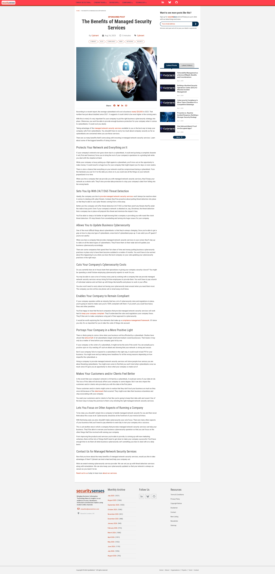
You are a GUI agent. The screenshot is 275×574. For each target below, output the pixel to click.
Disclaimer (174, 508)
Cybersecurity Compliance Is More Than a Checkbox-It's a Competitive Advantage (187, 102)
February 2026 (113, 528)
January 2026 (112, 523)
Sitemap (173, 525)
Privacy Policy (175, 499)
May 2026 (111, 542)
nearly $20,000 (137, 112)
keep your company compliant (93, 313)
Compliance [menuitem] (126, 2)
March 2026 (112, 532)
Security (140, 41)
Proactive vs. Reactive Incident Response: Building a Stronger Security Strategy (187, 115)
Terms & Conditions (177, 494)
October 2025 (112, 509)
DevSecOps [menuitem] (113, 2)
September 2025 (113, 505)
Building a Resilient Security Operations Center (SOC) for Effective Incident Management (187, 89)
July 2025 (111, 496)
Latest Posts (171, 65)
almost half (89, 338)
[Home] (8, 3)
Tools (190, 570)
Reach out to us (82, 473)
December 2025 (113, 519)
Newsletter (174, 521)
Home (78, 10)
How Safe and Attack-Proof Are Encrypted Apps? (187, 127)
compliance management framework (135, 320)
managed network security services (108, 128)
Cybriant (95, 35)
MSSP (120, 41)
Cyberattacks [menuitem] (99, 2)
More (178, 137)
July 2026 (111, 551)
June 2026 (111, 546)
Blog (101, 41)
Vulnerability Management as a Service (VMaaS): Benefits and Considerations (187, 75)
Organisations (175, 570)
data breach (99, 391)
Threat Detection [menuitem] (83, 2)
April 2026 (111, 537)
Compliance (111, 41)
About (167, 570)
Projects (184, 570)
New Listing (174, 516)
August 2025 (112, 500)
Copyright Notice (176, 503)
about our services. (110, 473)
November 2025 (113, 514)
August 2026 (112, 556)
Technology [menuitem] (140, 2)
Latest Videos (187, 65)
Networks (130, 41)
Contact (173, 512)
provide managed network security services (116, 196)
